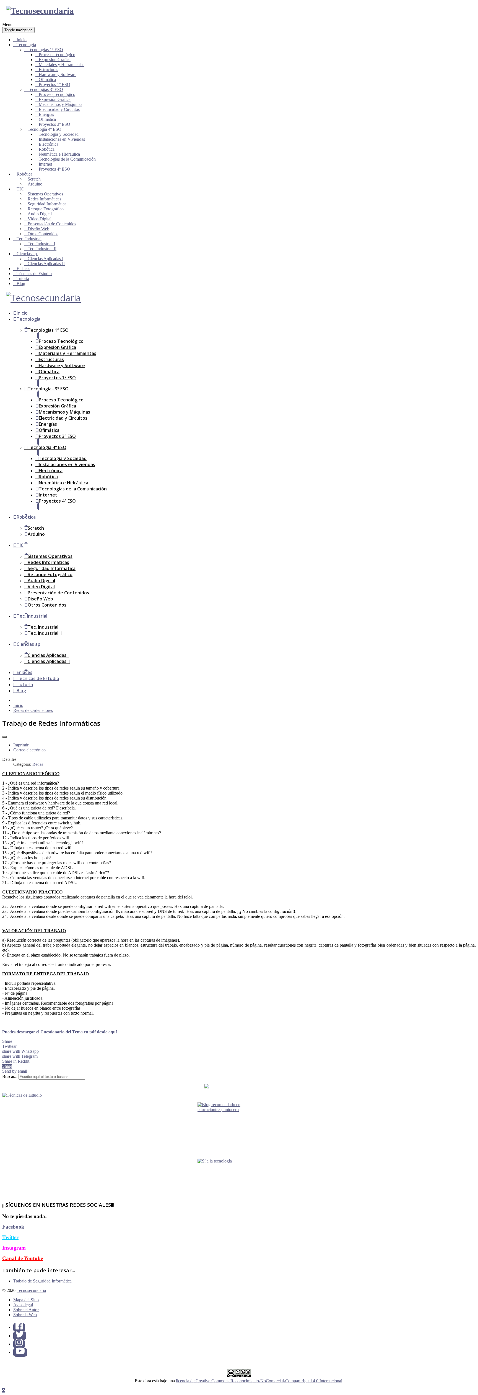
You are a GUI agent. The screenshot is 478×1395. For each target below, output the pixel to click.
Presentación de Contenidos (52, 223)
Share (7, 1041)
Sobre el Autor (26, 1309)
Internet (45, 164)
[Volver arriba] (3, 1390)
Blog (21, 283)
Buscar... (9, 1076)
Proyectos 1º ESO (54, 84)
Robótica (46, 149)
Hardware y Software (57, 74)
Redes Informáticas (44, 199)
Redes (37, 764)
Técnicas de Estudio (34, 273)
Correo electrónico (29, 750)
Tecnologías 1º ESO (45, 49)
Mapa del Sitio (26, 1299)
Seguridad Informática (47, 204)
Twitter (10, 1237)
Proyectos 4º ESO (54, 169)
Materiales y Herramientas (61, 64)
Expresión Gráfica (55, 59)
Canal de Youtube (22, 1258)
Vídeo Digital (39, 218)
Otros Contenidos (43, 233)
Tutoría (23, 278)
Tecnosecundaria (31, 1290)
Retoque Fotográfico (46, 209)
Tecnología (26, 44)
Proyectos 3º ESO (54, 124)
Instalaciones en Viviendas (62, 139)
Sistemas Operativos (45, 194)
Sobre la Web (25, 1314)
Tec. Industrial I (41, 243)
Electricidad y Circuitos (59, 109)
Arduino (35, 184)
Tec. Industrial (29, 238)
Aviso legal (23, 1304)
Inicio (22, 39)
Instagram (14, 1248)
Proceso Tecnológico (57, 54)
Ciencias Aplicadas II (46, 263)
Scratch (34, 179)
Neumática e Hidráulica (59, 154)
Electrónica (48, 144)
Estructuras (48, 69)
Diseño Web (38, 228)
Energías (46, 114)
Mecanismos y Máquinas (60, 104)
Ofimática (47, 79)
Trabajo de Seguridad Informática (42, 1281)
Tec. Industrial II (42, 248)
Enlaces (23, 268)
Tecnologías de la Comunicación (67, 159)
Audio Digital (40, 213)
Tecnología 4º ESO (44, 129)
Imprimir (20, 745)
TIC (20, 189)
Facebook (13, 1227)
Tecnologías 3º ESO (45, 89)
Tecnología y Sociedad (59, 134)
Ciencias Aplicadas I (45, 258)
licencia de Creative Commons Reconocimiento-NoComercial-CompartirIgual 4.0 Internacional (259, 1380)
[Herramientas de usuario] (4, 737)
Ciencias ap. (27, 253)
